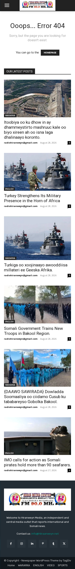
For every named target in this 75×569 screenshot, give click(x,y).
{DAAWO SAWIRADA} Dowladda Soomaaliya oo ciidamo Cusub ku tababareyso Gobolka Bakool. (35, 396)
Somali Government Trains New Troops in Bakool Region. (33, 331)
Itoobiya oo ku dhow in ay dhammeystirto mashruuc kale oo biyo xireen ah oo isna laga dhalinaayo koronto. (35, 130)
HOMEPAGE (50, 52)
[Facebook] (11, 544)
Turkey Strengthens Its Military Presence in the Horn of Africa (32, 198)
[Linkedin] (32, 544)
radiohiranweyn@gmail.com (20, 142)
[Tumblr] (53, 544)
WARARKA (10, 115)
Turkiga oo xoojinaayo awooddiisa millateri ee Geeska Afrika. (35, 267)
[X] (64, 544)
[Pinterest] (43, 544)
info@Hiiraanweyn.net (45, 533)
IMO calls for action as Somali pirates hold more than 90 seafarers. (37, 462)
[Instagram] (21, 544)
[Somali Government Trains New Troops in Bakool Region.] (37, 304)
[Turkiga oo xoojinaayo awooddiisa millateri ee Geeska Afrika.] (37, 238)
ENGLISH (9, 189)
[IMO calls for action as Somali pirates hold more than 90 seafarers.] (37, 436)
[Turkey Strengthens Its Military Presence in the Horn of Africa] (37, 172)
